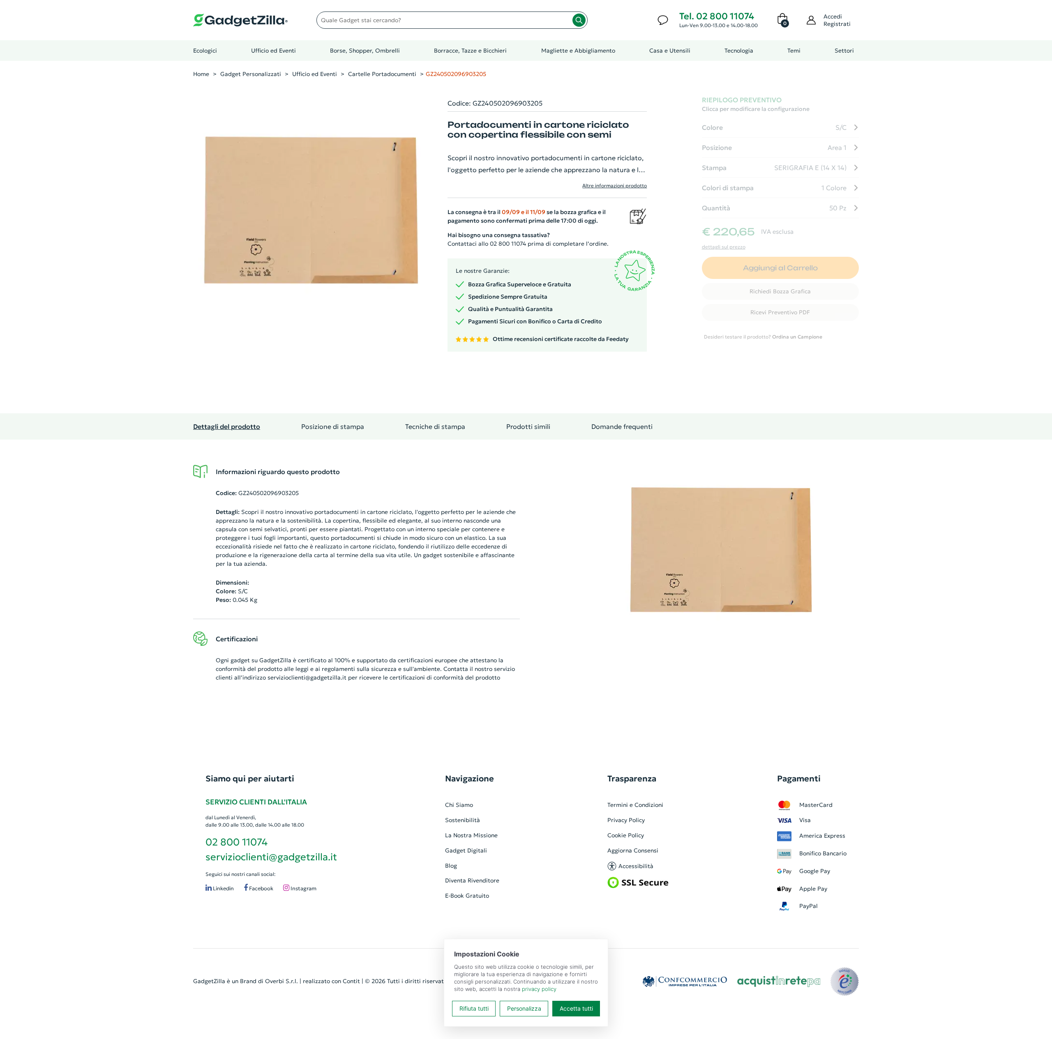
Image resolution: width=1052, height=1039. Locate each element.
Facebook (260, 888)
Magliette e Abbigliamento (578, 50)
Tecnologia (738, 50)
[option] (723, 554)
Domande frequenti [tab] (622, 426)
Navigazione (469, 778)
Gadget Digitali (466, 850)
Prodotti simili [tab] (528, 426)
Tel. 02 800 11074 (716, 16)
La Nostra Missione (471, 835)
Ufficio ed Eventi (273, 50)
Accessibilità (635, 866)
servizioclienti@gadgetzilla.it (307, 677)
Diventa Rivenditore (472, 880)
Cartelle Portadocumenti (382, 74)
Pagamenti (799, 778)
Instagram (302, 888)
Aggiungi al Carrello (780, 268)
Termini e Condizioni (635, 805)
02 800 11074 (236, 842)
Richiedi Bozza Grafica (780, 291)
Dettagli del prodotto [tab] (226, 426)
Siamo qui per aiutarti (249, 778)
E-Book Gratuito (467, 895)
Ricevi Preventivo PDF (780, 312)
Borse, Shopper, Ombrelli (365, 50)
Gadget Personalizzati (250, 74)
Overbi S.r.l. (281, 981)
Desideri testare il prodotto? (763, 337)
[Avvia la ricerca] (579, 20)
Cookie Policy (625, 835)
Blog (451, 865)
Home (201, 74)
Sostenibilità (462, 820)
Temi (794, 50)
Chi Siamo (459, 805)
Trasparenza (631, 778)
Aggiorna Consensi (632, 850)
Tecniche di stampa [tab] (435, 426)
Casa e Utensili (669, 50)
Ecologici (205, 50)
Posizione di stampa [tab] (332, 426)
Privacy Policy (626, 820)
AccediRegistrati (837, 20)
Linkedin (223, 888)
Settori (844, 50)
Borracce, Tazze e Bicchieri (470, 50)
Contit (351, 981)
